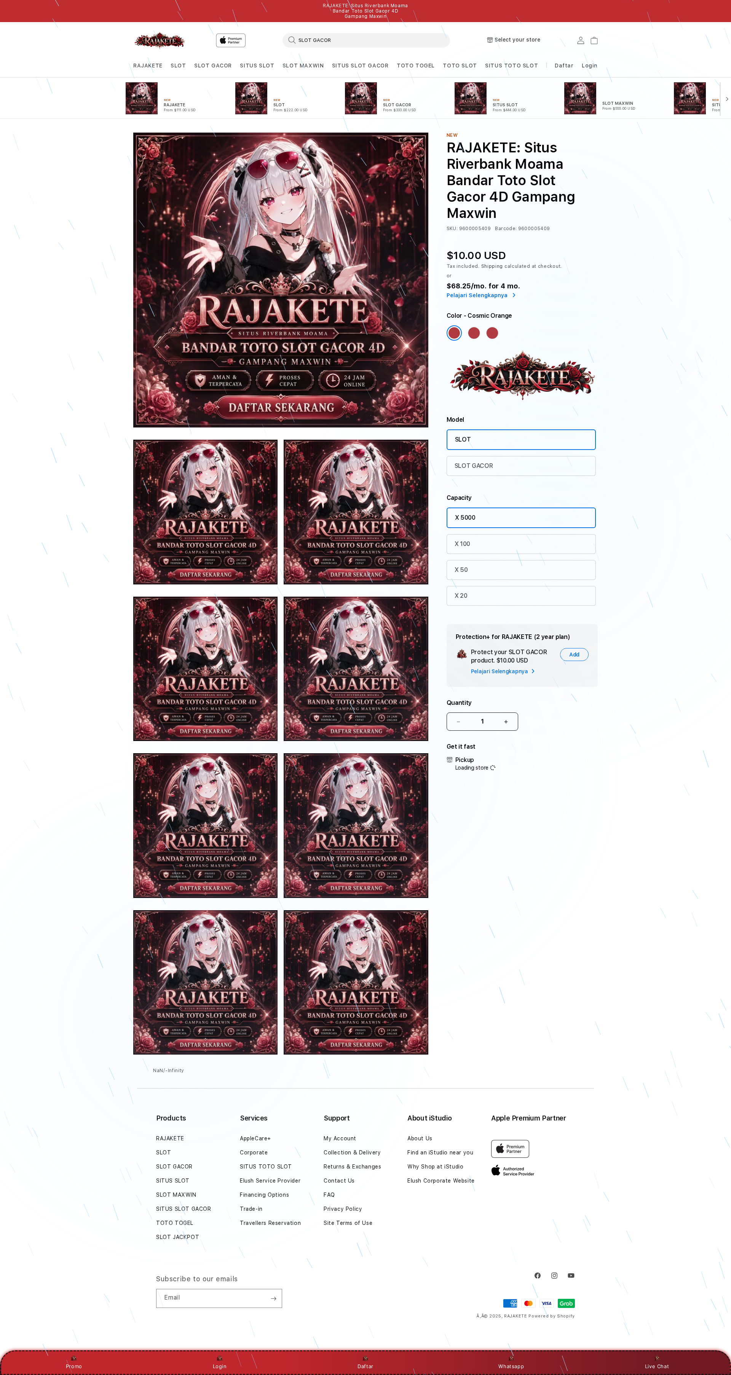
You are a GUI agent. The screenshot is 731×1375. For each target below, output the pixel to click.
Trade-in (251, 1209)
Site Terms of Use (348, 1223)
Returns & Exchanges (352, 1167)
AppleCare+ (255, 1138)
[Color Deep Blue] (474, 333)
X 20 (461, 595)
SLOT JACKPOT (177, 1237)
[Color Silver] (492, 333)
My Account (340, 1138)
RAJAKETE (148, 65)
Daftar (365, 1366)
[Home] (159, 40)
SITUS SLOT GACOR (360, 65)
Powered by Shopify (551, 1316)
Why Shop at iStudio (435, 1167)
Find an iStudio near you (440, 1152)
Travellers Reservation (270, 1223)
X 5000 (465, 517)
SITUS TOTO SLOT (511, 65)
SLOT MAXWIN (303, 65)
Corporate (254, 1152)
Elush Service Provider (270, 1181)
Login (220, 1366)
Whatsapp (511, 1366)
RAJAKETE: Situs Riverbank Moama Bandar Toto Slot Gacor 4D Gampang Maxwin (365, 11)
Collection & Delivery (352, 1152)
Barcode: (506, 228)
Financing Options (264, 1195)
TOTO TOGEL (416, 65)
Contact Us (339, 1181)
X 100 (462, 543)
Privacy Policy (343, 1209)
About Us (420, 1138)
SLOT (178, 65)
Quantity (459, 702)
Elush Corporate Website (441, 1181)
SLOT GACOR (213, 65)
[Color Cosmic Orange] (454, 333)
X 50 (461, 569)
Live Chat (657, 1366)
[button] (148, 65)
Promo (74, 1366)
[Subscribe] (273, 1298)
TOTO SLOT (460, 65)
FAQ (329, 1195)
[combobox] (366, 40)
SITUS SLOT (257, 65)
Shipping (492, 266)
